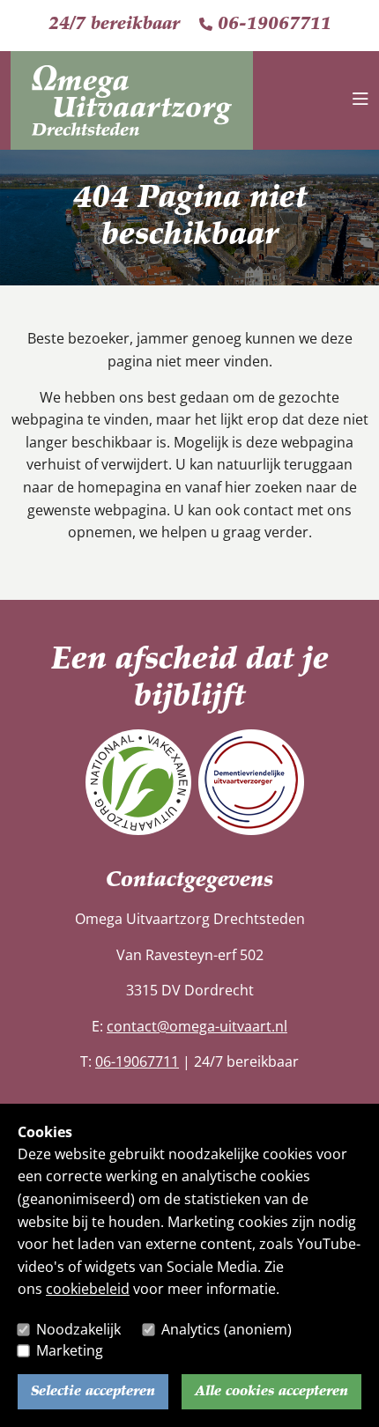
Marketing (69, 1350)
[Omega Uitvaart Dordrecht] (132, 78)
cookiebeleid (88, 1288)
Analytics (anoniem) (226, 1329)
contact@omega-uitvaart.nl (197, 1026)
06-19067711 (271, 24)
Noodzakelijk (78, 1329)
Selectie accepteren (93, 1392)
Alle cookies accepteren (271, 1392)
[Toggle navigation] (360, 100)
